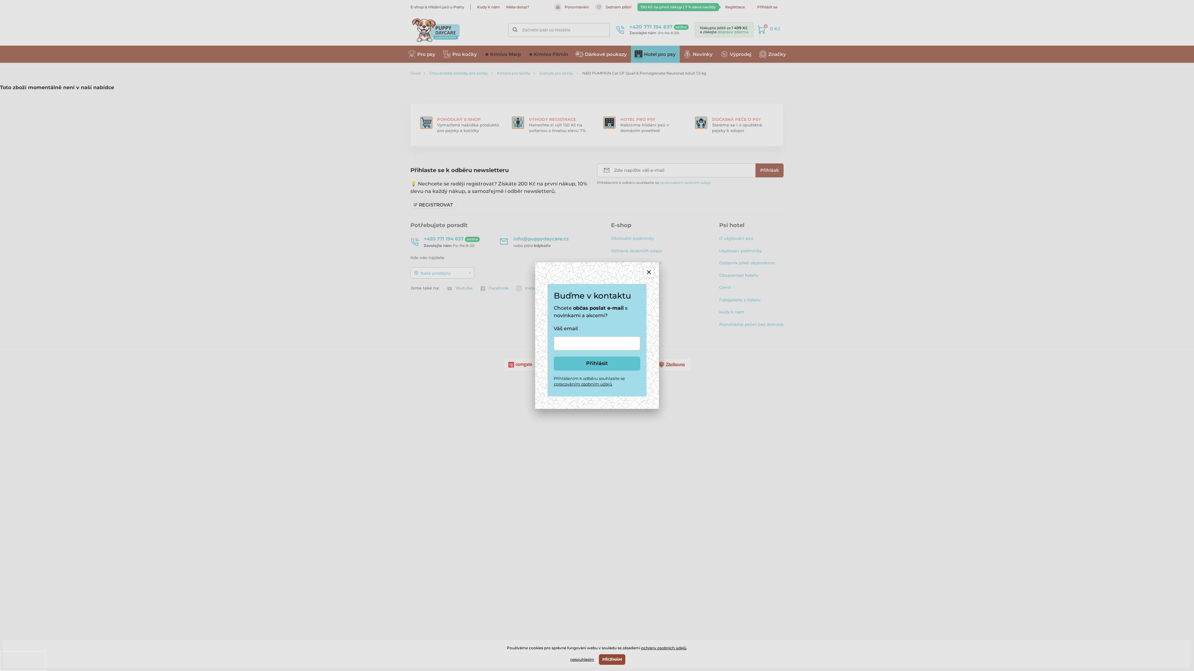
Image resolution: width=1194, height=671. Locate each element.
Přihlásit (597, 363)
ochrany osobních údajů (663, 648)
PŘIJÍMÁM (612, 659)
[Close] (648, 272)
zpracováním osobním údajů (583, 383)
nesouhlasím (582, 659)
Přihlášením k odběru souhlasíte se (589, 381)
